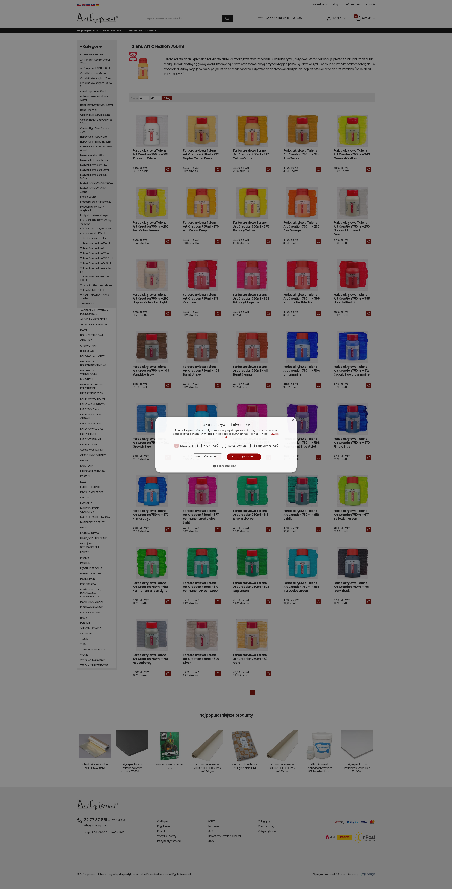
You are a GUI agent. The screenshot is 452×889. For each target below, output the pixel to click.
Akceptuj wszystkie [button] (244, 456)
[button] (226, 466)
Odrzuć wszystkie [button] (207, 456)
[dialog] (226, 444)
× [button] (292, 420)
